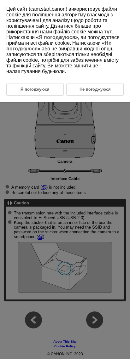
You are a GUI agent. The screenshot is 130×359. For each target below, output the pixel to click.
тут (108, 31)
